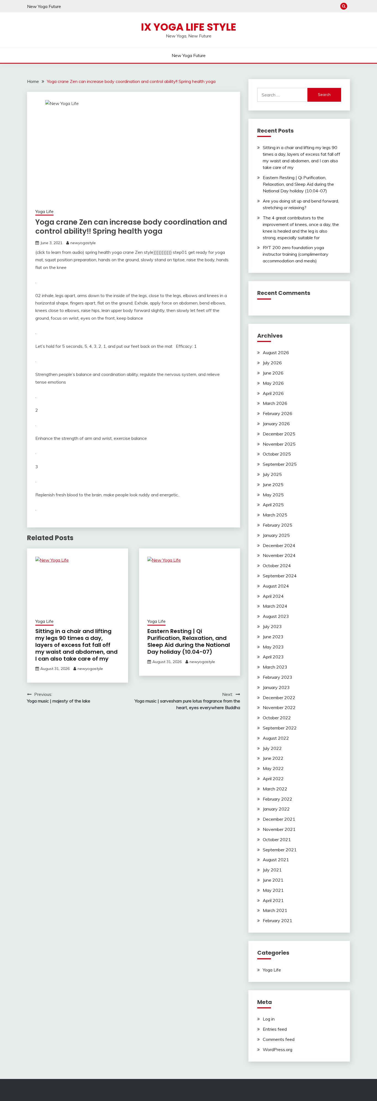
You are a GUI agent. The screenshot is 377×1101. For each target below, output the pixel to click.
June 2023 (273, 636)
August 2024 (276, 586)
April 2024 (273, 596)
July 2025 (272, 474)
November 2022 (279, 707)
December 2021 (279, 819)
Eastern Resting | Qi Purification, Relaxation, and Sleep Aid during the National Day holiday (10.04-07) (188, 641)
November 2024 (279, 555)
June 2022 (273, 758)
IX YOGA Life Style (188, 27)
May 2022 (273, 768)
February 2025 (277, 525)
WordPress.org (277, 1049)
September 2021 (280, 849)
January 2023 (276, 687)
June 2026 (273, 373)
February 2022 (277, 799)
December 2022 (279, 697)
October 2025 (277, 454)
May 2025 (273, 494)
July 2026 (272, 362)
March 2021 (275, 910)
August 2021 (276, 859)
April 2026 (273, 393)
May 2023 (273, 647)
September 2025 (280, 464)
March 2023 (275, 667)
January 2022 (276, 809)
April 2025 (273, 504)
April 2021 (273, 900)
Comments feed (278, 1039)
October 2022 (277, 717)
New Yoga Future (44, 6)
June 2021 (273, 880)
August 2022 (276, 738)
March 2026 (275, 403)
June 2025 (273, 484)
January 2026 (276, 423)
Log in (269, 1019)
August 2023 (276, 616)
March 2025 (275, 515)
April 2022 (273, 778)
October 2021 (277, 839)
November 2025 (279, 444)
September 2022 (280, 728)
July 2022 (272, 748)
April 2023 (273, 656)
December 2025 (279, 434)
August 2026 (276, 352)
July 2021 (272, 870)
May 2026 (273, 383)
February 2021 (277, 920)
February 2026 (277, 413)
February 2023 (277, 677)
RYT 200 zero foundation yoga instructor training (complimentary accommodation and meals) (295, 254)
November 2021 (279, 829)
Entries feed (275, 1029)
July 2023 (272, 626)
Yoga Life (44, 211)
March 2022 (275, 789)
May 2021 (273, 890)
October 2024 (277, 565)
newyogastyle (83, 242)
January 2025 (276, 535)
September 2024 (280, 575)
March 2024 (275, 606)
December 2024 (279, 545)
